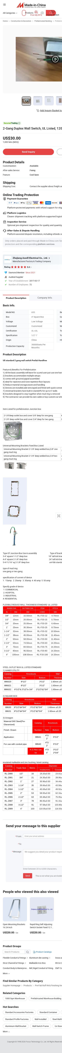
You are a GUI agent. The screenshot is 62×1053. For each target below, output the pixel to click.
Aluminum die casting (38, 957)
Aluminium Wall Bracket (15, 1026)
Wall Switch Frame (40, 1026)
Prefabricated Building (43, 21)
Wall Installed (40, 1019)
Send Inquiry (28, 151)
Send (27, 875)
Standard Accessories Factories (19, 1012)
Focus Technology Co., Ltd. (36, 1041)
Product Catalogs (43, 951)
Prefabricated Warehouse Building (46, 998)
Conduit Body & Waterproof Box (17, 968)
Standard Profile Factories (17, 1019)
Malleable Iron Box (37, 963)
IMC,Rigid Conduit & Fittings (41, 968)
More (5, 1031)
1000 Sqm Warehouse (15, 998)
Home (5, 21)
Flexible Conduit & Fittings (14, 957)
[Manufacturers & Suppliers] (31, 5)
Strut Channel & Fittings (13, 963)
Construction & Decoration (21, 21)
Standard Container (48, 1012)
